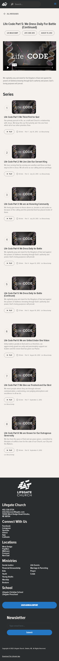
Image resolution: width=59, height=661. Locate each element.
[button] (4, 4)
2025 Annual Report (29, 605)
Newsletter (16, 617)
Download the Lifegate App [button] (11, 656)
